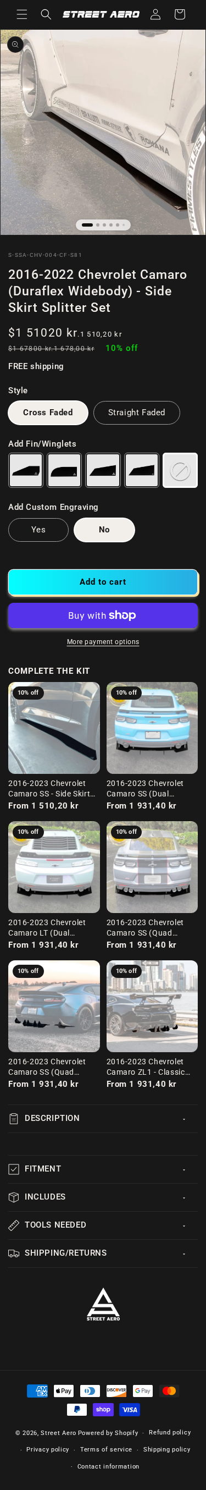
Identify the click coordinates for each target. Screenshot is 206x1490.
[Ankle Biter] (25, 470)
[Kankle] (64, 470)
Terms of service (106, 1449)
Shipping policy (167, 1449)
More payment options (103, 642)
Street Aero (58, 1433)
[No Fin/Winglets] (180, 470)
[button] (22, 14)
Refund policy (170, 1432)
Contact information (108, 1466)
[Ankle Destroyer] (102, 470)
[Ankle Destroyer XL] (141, 470)
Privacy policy (47, 1449)
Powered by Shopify (108, 1433)
